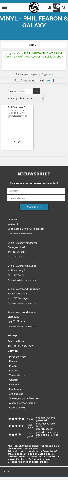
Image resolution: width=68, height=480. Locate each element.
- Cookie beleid (16, 407)
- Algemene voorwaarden (22, 403)
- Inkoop (12, 366)
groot (49, 80)
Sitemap (6, 471)
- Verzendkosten (17, 375)
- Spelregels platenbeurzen (23, 398)
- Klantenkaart (15, 389)
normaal (38, 80)
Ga (36, 91)
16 (42, 74)
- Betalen (13, 370)
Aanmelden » (34, 207)
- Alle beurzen (15, 393)
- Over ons (13, 384)
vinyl (33, 44)
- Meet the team (17, 356)
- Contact (13, 380)
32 (46, 74)
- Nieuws (12, 361)
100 (50, 74)
